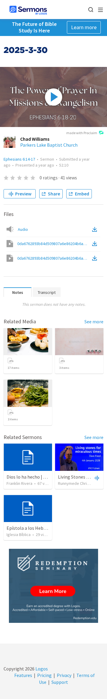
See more (93, 322)
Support (59, 682)
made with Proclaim (81, 133)
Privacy (64, 675)
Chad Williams (34, 139)
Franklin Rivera (19, 483)
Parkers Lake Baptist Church (49, 145)
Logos (41, 669)
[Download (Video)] (95, 243)
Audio (23, 229)
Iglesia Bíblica (19, 534)
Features (23, 675)
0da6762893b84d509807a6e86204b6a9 (54, 243)
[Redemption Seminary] (53, 586)
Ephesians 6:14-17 (19, 159)
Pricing (44, 675)
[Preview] (96, 477)
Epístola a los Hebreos (29, 528)
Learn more (84, 27)
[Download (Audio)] (95, 229)
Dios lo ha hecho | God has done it (40, 477)
